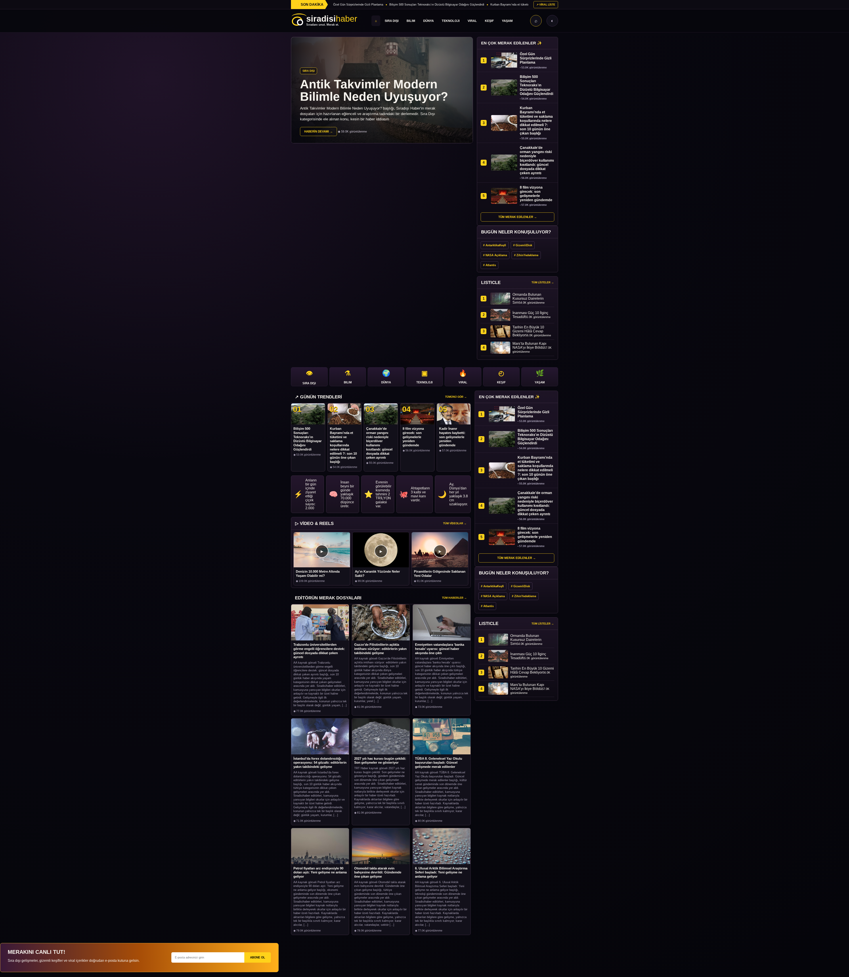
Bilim (411, 21)
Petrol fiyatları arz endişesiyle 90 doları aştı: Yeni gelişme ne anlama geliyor (320, 872)
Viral (472, 21)
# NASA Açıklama (495, 255)
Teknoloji (451, 21)
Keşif (489, 21)
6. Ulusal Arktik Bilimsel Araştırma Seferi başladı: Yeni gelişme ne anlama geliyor (441, 872)
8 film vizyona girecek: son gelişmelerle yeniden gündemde (413, 437)
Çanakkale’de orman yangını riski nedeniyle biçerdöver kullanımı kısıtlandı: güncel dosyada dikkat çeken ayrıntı (379, 443)
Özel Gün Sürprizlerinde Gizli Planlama (358, 4)
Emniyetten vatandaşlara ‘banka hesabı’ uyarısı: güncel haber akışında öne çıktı (439, 649)
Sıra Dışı (392, 21)
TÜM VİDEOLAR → (455, 523)
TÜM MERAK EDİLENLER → (517, 217)
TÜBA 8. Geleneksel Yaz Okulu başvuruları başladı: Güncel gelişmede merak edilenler (438, 763)
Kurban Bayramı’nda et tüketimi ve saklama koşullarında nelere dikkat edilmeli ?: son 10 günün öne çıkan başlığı (343, 445)
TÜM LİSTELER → (543, 282)
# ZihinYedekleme (526, 255)
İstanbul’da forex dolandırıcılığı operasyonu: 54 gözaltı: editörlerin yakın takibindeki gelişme (319, 763)
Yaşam (507, 21)
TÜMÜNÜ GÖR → (456, 396)
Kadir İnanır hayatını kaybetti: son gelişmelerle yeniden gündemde (452, 437)
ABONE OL (257, 957)
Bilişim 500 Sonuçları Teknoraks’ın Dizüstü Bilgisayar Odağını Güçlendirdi (436, 4)
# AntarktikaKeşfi (494, 245)
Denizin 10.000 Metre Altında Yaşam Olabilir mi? (318, 573)
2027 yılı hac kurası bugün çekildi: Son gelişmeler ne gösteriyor (380, 761)
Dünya (428, 21)
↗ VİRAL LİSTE (545, 4)
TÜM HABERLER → (454, 597)
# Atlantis (489, 265)
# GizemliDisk (522, 245)
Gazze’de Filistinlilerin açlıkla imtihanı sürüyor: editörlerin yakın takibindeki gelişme (380, 649)
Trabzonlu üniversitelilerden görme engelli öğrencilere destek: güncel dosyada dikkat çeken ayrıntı (319, 651)
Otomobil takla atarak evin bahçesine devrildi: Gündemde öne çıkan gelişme (377, 872)
